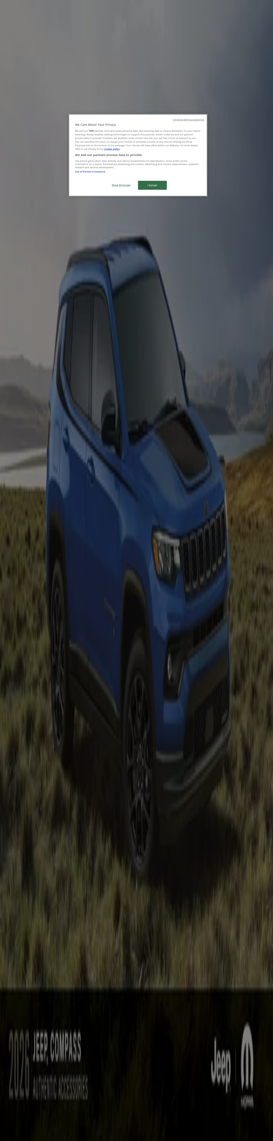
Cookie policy (112, 149)
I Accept (152, 185)
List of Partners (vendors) (90, 171)
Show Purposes (121, 185)
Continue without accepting (188, 119)
